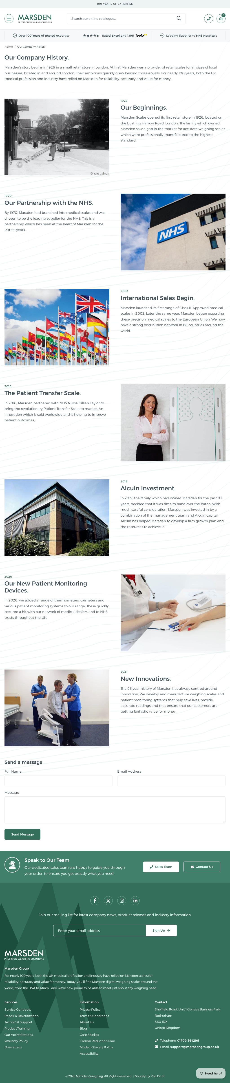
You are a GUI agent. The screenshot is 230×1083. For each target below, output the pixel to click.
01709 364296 (188, 1041)
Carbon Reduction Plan (97, 1041)
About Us (87, 1022)
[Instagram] (121, 900)
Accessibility (89, 1054)
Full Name (13, 771)
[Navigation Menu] (8, 18)
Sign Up (159, 930)
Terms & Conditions (94, 1016)
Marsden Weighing (35, 18)
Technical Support (18, 1022)
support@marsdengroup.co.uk (194, 1047)
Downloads (13, 1047)
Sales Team (163, 867)
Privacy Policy (90, 1010)
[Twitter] (108, 900)
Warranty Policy (16, 1041)
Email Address (129, 771)
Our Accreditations (18, 1035)
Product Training (17, 1028)
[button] (219, 18)
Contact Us (204, 867)
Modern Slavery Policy (96, 1047)
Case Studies (89, 1035)
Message (11, 792)
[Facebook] (94, 900)
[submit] (179, 18)
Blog (83, 1028)
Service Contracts (17, 1010)
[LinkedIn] (135, 900)
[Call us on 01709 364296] (207, 18)
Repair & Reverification (21, 1016)
